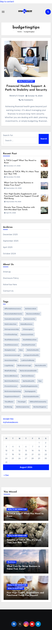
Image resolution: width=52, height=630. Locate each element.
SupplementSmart (12, 396)
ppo (39, 381)
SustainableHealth (31, 396)
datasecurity (29, 319)
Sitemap (7, 272)
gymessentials (27, 334)
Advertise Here (10, 284)
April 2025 (8, 247)
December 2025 (10, 234)
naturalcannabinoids (28, 371)
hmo (21, 350)
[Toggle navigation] (3, 11)
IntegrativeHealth (31, 355)
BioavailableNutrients (13, 314)
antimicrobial (30, 308)
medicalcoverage (24, 365)
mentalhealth (40, 365)
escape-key (8, 419)
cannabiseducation (12, 319)
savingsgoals (30, 391)
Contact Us (8, 291)
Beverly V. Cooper (17, 96)
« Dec (6, 475)
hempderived (10, 350)
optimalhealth (28, 381)
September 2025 (11, 241)
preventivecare (11, 386)
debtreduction (10, 324)
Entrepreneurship (12, 329)
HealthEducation (29, 339)
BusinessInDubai (33, 314)
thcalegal (22, 402)
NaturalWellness (11, 376)
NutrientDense (28, 376)
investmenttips (11, 360)
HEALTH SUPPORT (26, 81)
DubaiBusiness (26, 324)
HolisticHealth (33, 350)
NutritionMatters (12, 381)
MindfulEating (10, 371)
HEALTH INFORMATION (17, 509)
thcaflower (9, 402)
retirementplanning (13, 391)
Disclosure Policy (11, 278)
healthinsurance (11, 345)
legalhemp (9, 365)
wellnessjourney (22, 407)
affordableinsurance (13, 308)
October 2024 (9, 253)
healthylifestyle (28, 345)
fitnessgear (28, 329)
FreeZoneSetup (11, 334)
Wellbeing (8, 407)
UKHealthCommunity (38, 402)
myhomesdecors (10, 422)
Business (11, 562)
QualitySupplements (29, 386)
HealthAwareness (12, 339)
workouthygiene (39, 407)
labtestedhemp (27, 360)
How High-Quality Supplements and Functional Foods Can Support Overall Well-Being (21, 196)
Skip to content (7, 1)
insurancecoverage (12, 355)
